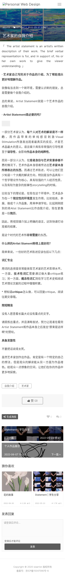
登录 (7, 541)
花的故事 (8, 494)
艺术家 (25, 385)
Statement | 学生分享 (47, 494)
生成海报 (11, 416)
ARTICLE (20, 27)
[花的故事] (17, 481)
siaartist (6, 27)
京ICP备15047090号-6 (37, 570)
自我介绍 (9, 385)
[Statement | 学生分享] (48, 481)
